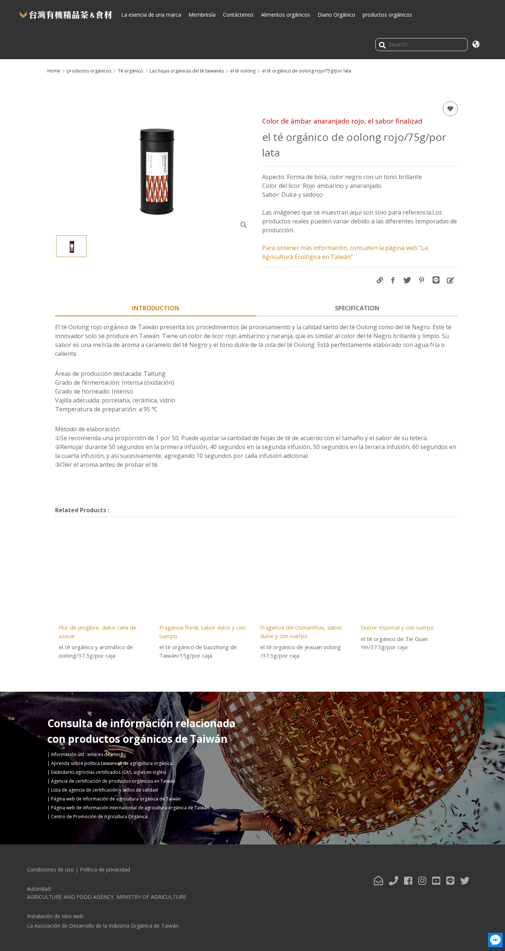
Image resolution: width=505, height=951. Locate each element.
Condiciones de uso (50, 869)
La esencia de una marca (151, 14)
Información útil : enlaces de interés (88, 754)
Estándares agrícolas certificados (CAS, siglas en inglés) (108, 772)
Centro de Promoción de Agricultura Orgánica (99, 816)
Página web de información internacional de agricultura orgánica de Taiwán (130, 808)
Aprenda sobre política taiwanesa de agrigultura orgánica (111, 763)
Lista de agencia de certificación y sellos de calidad (104, 790)
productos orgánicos (387, 14)
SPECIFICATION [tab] (357, 308)
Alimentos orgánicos (285, 14)
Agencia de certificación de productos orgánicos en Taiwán (113, 781)
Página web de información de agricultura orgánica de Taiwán (116, 799)
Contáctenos (238, 14)
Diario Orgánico (336, 14)
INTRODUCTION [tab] (155, 308)
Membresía (202, 14)
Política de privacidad (105, 869)
